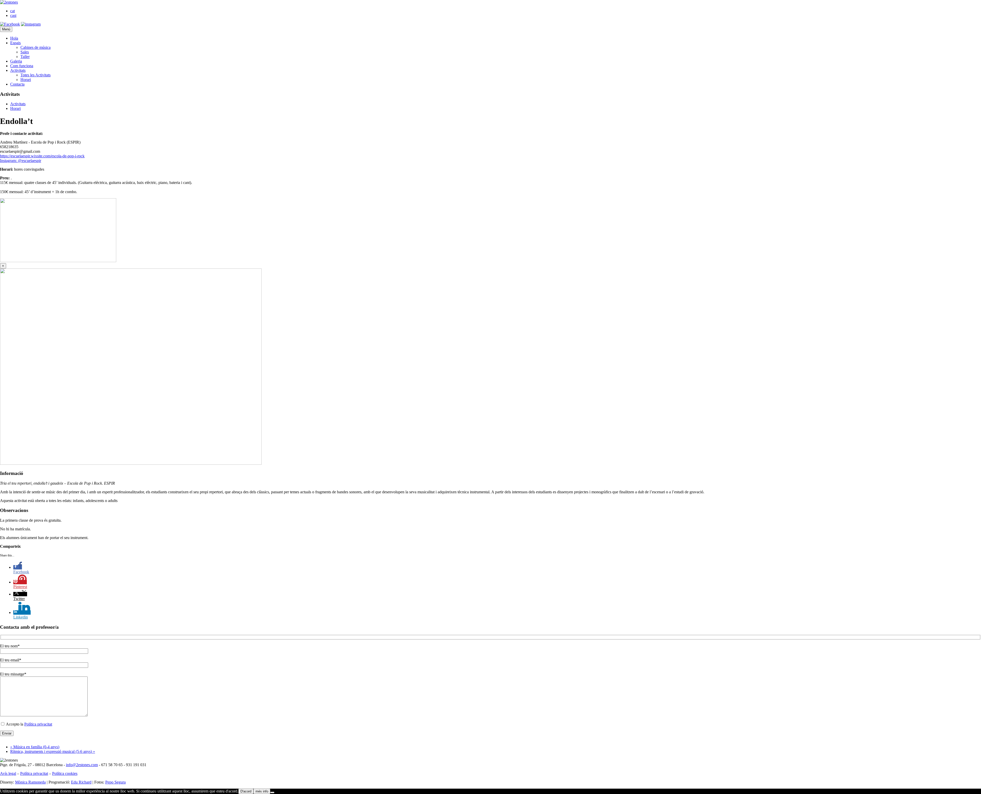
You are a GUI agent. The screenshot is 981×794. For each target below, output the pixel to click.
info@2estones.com (82, 765)
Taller (25, 56)
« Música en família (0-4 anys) (34, 747)
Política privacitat (38, 724)
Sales (24, 52)
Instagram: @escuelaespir (20, 160)
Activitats (18, 70)
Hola (14, 38)
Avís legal (8, 773)
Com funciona (21, 66)
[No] (272, 792)
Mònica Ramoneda (30, 782)
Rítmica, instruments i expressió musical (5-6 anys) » (52, 751)
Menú (6, 29)
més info (261, 791)
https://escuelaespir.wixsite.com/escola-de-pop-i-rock (42, 156)
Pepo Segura (115, 782)
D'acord (245, 791)
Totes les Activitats (35, 75)
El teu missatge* (13, 674)
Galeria (16, 61)
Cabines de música (35, 47)
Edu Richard (81, 782)
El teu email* (10, 660)
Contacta (17, 84)
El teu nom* (10, 646)
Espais (15, 43)
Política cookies (64, 773)
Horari (25, 79)
